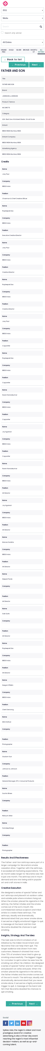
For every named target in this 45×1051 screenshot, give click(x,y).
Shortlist (33, 51)
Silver (18, 50)
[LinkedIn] (17, 1023)
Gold (11, 50)
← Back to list (13, 59)
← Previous (19, 64)
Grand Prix (4, 51)
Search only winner (13, 33)
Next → (36, 64)
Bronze (26, 50)
